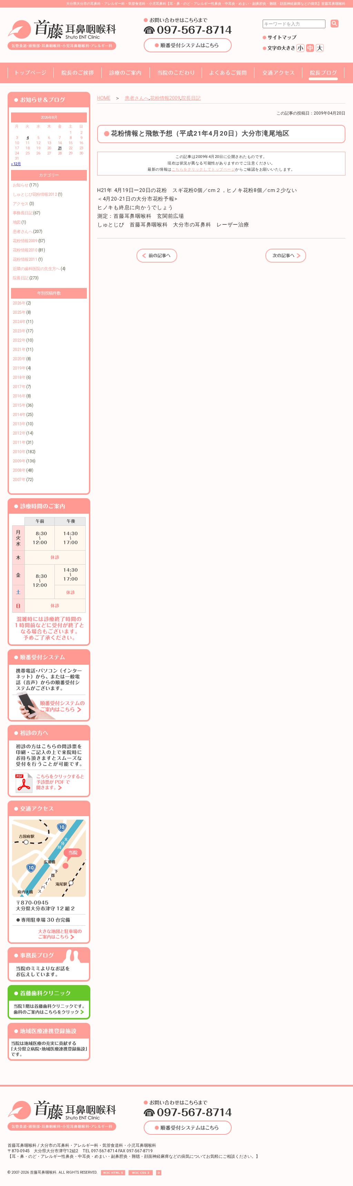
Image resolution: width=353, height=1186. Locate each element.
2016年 (19, 396)
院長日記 (21, 278)
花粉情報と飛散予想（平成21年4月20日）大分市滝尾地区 (200, 133)
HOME (103, 98)
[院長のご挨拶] (77, 73)
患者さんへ (22, 231)
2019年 (19, 368)
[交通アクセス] (278, 73)
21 (60, 148)
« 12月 (16, 164)
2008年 (19, 470)
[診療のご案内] (125, 73)
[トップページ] (30, 73)
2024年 (19, 321)
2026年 (19, 303)
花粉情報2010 (25, 250)
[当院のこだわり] (176, 73)
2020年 (19, 358)
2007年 (19, 479)
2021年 (19, 349)
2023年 (19, 331)
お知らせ (21, 185)
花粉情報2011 (25, 259)
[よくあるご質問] (228, 73)
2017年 (19, 386)
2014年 (19, 414)
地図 (17, 222)
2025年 (19, 312)
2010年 (19, 451)
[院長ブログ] (323, 73)
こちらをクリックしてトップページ (203, 169)
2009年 (19, 461)
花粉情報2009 (25, 240)
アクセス (21, 203)
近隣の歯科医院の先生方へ (36, 268)
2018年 (19, 377)
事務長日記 (22, 213)
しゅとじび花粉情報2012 (35, 194)
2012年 (19, 433)
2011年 (19, 442)
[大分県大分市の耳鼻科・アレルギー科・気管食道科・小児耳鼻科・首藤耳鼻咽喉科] (62, 48)
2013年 (19, 423)
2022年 (19, 340)
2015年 (19, 405)
